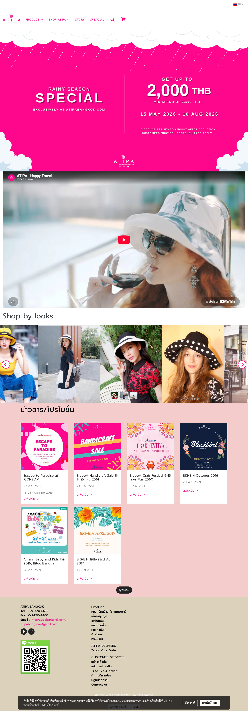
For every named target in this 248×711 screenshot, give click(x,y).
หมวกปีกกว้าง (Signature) (108, 611)
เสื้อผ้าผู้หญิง (99, 616)
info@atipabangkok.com (48, 620)
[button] (113, 19)
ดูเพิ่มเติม (29, 498)
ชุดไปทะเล (97, 620)
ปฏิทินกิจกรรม (100, 680)
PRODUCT (33, 19)
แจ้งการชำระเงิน (101, 666)
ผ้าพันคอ (96, 634)
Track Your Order (104, 650)
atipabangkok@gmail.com (39, 624)
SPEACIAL (97, 19)
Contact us (99, 684)
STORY (80, 19)
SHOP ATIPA (58, 19)
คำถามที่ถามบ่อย (101, 675)
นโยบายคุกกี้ (53, 704)
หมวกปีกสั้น (98, 625)
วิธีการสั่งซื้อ (99, 662)
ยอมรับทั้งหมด (209, 702)
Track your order (104, 671)
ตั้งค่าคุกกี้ (190, 702)
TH (239, 4)
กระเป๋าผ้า (97, 639)
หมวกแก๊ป (97, 630)
